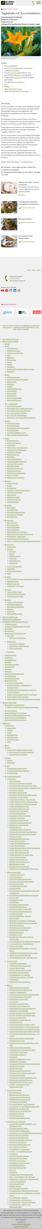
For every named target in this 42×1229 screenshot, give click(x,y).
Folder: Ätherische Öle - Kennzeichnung (23, 802)
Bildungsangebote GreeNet (19, 988)
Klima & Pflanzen (13, 530)
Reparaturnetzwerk (16, 932)
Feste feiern (11, 445)
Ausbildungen (12, 961)
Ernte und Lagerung (14, 443)
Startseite (26, 325)
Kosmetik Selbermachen (16, 512)
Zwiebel (16, 71)
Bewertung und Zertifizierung (15, 633)
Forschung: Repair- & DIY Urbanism (22, 1104)
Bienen (11, 554)
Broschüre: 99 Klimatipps (18, 797)
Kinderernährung (13, 455)
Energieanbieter (13, 430)
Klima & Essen (12, 523)
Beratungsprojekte (14, 872)
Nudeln (19, 89)
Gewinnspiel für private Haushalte (21, 752)
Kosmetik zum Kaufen (15, 515)
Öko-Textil (10, 652)
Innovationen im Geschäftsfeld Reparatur (24, 1107)
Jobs (14, 329)
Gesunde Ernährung (14, 452)
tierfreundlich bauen (14, 571)
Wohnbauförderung (14, 400)
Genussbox (13, 1154)
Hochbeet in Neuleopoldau (19, 905)
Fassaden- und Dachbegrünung (18, 490)
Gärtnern (8, 481)
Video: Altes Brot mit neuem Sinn (21, 855)
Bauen (7, 375)
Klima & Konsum (13, 525)
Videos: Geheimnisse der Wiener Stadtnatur (22, 707)
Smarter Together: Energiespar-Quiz (22, 1015)
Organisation (9, 726)
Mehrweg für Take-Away (18, 1158)
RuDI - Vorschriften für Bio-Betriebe (22, 1177)
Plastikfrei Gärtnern (14, 500)
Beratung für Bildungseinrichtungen (17, 715)
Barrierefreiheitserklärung (24, 327)
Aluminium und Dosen (15, 353)
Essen (7, 438)
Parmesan (24, 91)
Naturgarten (11, 495)
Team (7, 745)
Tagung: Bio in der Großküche (20, 1020)
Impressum (35, 325)
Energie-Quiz (14, 898)
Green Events (9, 667)
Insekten (10, 549)
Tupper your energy (16, 946)
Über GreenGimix (15, 648)
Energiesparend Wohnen (18, 1102)
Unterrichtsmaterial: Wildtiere (20, 1048)
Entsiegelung (12, 488)
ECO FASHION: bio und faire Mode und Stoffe (23, 579)
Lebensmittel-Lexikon (15, 464)
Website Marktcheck (17, 864)
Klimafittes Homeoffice (15, 607)
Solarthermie (12, 396)
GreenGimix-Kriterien (17, 644)
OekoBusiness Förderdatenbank (21, 1175)
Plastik (9, 365)
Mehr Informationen (21, 1227)
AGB (37, 327)
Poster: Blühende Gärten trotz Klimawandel (24, 848)
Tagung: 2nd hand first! (17, 1018)
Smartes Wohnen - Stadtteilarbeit (21, 944)
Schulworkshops (11, 711)
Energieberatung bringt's (18, 886)
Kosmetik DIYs (12, 510)
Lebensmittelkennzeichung (17, 462)
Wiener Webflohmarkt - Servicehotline (23, 958)
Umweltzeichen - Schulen (18, 1198)
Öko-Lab (12, 1170)
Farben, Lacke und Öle (15, 602)
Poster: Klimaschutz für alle (19, 853)
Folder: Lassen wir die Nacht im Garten (23, 804)
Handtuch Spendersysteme (19, 1156)
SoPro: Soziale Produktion (18, 1188)
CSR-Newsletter (10, 655)
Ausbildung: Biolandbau (18, 963)
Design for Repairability (17, 992)
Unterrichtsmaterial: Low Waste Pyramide (24, 1029)
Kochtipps (10, 457)
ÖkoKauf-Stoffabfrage (17, 638)
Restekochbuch (15, 1186)
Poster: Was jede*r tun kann (19, 850)
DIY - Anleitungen (11, 404)
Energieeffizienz (10, 660)
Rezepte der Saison (10, 9)
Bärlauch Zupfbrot (25, 219)
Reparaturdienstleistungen (14, 674)
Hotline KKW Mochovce (18, 907)
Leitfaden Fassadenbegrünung (20, 823)
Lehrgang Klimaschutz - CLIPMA (21, 977)
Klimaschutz (9, 520)
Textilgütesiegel (13, 582)
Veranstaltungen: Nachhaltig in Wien (22, 1050)
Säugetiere (11, 569)
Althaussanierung (13, 377)
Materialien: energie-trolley (19, 973)
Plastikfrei (10, 367)
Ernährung (8, 658)
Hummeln (13, 558)
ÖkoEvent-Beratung (16, 925)
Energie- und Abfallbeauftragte (20, 1152)
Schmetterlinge (15, 561)
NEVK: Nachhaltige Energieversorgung (23, 923)
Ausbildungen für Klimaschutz (18, 539)
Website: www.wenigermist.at (20, 1059)
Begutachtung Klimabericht (19, 1095)
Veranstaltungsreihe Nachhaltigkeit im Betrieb (23, 699)
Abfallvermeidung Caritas (18, 1128)
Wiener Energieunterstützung (20, 955)
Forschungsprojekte (14, 1090)
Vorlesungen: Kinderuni (17, 1055)
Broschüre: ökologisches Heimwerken (23, 786)
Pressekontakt (12, 773)
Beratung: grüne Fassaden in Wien (21, 882)
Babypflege (11, 508)
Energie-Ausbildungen (15, 683)
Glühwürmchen (14, 556)
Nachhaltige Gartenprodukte (19, 1163)
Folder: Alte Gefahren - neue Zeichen (22, 800)
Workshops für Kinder (17, 1075)
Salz (5, 84)
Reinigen (10, 609)
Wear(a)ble (13, 1057)
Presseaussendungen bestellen (18, 771)
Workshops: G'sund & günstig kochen (22, 1078)
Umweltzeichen (10, 676)
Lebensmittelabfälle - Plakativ (20, 916)
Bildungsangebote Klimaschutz (20, 990)
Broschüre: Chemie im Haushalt (20, 783)
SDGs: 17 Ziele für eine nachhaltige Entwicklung (24, 541)
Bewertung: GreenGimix (18, 1142)
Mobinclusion (14, 918)
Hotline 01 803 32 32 (17, 875)
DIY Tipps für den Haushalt (16, 415)
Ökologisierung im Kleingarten (20, 928)
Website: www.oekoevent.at (19, 862)
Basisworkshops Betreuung (19, 1131)
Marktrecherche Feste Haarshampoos (23, 832)
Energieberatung (13, 426)
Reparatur (10, 372)
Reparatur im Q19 (15, 935)
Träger (9, 733)
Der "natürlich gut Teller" (18, 1147)
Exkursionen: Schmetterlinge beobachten (24, 995)
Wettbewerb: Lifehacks (17, 1062)
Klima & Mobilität (13, 527)
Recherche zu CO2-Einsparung (20, 1111)
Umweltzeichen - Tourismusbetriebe (22, 1202)
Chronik (7, 748)
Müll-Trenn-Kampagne (17, 1161)
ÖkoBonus (13, 1172)
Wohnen (8, 600)
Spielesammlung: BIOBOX (18, 1011)
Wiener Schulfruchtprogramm (20, 1071)
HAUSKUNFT (14, 902)
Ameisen (12, 552)
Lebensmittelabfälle (14, 459)
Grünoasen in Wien (16, 900)
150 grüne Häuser (15, 877)
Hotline (9, 760)
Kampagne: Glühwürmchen (19, 809)
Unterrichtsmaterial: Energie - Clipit (22, 1025)
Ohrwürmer (13, 563)
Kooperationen (12, 735)
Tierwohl (8, 590)
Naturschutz (9, 545)
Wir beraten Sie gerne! (10, 339)
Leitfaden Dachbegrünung (18, 820)
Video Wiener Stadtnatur (18, 1052)
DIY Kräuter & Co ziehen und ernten (19, 408)
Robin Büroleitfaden (16, 1184)
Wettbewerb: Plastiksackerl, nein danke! (23, 869)
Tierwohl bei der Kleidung (16, 594)
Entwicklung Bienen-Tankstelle (20, 997)
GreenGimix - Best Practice (19, 646)
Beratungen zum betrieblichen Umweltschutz (25, 1133)
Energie (7, 421)
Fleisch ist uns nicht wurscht (17, 448)
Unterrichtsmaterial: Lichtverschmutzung (24, 1027)
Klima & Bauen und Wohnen (17, 532)
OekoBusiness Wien (12, 665)
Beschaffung (9, 631)
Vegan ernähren (12, 475)
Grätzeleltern (14, 980)
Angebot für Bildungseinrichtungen (17, 627)
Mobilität (8, 662)
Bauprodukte (12, 382)
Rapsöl (29, 68)
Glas (8, 355)
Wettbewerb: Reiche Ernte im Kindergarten (24, 1064)
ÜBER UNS (6, 723)
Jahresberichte (12, 737)
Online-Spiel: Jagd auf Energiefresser (22, 1008)
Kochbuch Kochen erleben (18, 811)
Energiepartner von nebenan (19, 975)
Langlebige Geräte (16, 914)
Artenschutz (11, 547)
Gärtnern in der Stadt (14, 493)
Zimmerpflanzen (13, 502)
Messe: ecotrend (15, 837)
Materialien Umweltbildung (14, 705)
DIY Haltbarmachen (14, 406)
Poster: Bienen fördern (17, 841)
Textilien (8, 577)
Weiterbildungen (11, 681)
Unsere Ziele (11, 728)
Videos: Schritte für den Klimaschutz (20, 534)
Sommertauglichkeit (14, 398)
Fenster (10, 387)
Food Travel (13, 1002)
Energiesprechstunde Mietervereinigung (24, 895)
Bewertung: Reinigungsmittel (19, 1145)
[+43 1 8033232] (33, 4)
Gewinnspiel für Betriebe (18, 755)
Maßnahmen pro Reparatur (19, 1109)
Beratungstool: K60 (16, 884)
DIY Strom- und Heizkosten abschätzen (21, 418)
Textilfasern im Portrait (15, 586)
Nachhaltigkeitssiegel (17, 1165)
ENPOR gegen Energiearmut (19, 1100)
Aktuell (7, 344)
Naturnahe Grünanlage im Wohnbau (22, 921)
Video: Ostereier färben (17, 857)
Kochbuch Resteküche (17, 813)
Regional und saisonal (15, 468)
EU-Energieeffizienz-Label (16, 433)
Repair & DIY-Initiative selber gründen (20, 369)
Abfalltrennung (12, 348)
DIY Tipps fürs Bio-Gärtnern (17, 413)
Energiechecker (15, 888)
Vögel (9, 573)
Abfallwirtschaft (11, 624)
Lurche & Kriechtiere (14, 567)
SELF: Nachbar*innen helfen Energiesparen (24, 942)
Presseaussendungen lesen (17, 768)
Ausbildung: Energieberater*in (20, 966)
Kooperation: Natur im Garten (20, 816)
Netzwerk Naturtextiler (17, 1168)
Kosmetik (8, 505)
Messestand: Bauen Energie (19, 839)
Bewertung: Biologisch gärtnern (20, 1140)
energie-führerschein (17, 968)
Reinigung (8, 672)
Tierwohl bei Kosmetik (15, 597)
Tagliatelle (12, 89)
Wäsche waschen (13, 584)
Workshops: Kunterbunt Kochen (20, 1080)
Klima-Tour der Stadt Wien (18, 1004)
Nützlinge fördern (13, 497)
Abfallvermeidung (13, 351)
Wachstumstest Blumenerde (19, 1118)
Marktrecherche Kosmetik (18, 825)
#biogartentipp (12, 483)
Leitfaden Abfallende (17, 818)
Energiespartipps (13, 423)
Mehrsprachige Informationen (15, 720)
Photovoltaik (12, 393)
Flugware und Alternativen (16, 450)
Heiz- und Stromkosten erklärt (18, 435)
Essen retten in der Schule (18, 999)
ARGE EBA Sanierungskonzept (20, 879)
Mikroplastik (11, 360)
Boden (9, 486)
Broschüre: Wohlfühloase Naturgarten (23, 795)
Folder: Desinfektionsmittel (19, 807)
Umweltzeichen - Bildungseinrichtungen (23, 1191)
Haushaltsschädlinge (14, 605)
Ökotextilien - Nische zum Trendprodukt (23, 1179)
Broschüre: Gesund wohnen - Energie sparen (25, 788)
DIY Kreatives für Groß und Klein (18, 411)
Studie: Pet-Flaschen (16, 1113)
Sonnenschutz (12, 517)
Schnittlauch (19, 82)
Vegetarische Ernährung (15, 478)
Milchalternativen (13, 466)
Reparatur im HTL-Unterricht (19, 1006)
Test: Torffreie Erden (16, 1116)
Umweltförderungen (12, 678)
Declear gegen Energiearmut (19, 1097)
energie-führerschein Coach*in (20, 970)
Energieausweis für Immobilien (18, 428)
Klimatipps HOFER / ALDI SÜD (20, 909)
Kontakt (26, 329)
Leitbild (10, 730)
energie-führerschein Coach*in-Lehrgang (22, 695)
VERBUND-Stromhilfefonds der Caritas (23, 953)
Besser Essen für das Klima (19, 1135)
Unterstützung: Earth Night (19, 930)
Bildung (10, 985)
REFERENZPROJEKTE (13, 777)
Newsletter (11, 763)
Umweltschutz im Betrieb (16, 1122)
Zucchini (9, 66)
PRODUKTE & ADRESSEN (11, 620)
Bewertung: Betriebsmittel (18, 1138)
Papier (9, 362)
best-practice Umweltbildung (15, 718)
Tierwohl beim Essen (14, 592)
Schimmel (10, 612)
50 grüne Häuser (15, 1093)
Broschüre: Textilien (16, 790)
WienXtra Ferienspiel (17, 1066)
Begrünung (9, 629)
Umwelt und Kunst (16, 1022)
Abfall (7, 346)
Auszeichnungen (13, 740)
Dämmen (10, 384)
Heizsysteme (11, 391)
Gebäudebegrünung (14, 389)
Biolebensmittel (13, 441)
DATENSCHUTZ (7, 327)
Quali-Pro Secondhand (17, 1182)
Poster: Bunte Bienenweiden (19, 843)
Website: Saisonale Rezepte (19, 867)
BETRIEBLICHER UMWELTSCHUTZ (15, 622)
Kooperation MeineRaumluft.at (20, 912)
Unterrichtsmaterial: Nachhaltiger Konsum (24, 1032)
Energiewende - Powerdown (19, 1149)
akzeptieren (21, 1222)
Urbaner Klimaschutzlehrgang (20, 982)
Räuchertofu (12, 73)
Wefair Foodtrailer (16, 1068)
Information (11, 779)
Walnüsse (17, 75)
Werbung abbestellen (15, 614)
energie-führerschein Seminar (18, 697)
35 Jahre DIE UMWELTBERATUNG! (19, 750)
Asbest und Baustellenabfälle (17, 380)
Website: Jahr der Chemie (18, 860)
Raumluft (8, 669)
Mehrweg (10, 358)
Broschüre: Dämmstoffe (18, 793)
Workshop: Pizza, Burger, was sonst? (22, 1073)
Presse (19, 329)
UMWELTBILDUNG (9, 703)
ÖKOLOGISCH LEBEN (10, 342)
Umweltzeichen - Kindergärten (20, 1200)
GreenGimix (11, 642)
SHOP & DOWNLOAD (10, 617)
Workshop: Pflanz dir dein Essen (20, 1082)
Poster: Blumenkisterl (17, 846)
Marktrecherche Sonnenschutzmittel (22, 834)
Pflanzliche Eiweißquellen (16, 473)
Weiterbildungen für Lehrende (15, 713)
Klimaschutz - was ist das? (16, 537)
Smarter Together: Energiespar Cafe (22, 1013)
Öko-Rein (10, 636)
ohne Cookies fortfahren (21, 1224)
